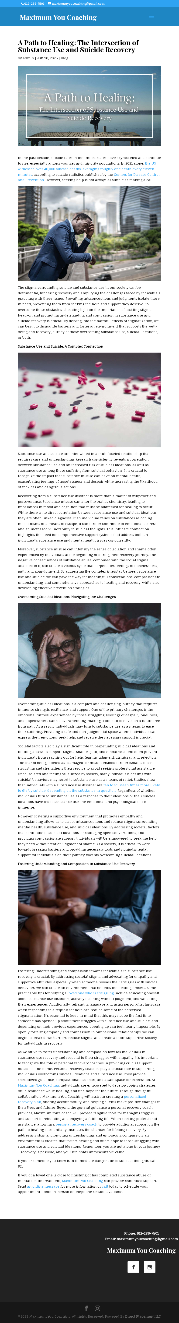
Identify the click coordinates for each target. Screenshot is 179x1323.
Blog (64, 58)
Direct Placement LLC (143, 1316)
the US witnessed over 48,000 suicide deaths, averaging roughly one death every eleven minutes (87, 168)
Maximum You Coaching (38, 1085)
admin (28, 58)
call (105, 1186)
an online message (43, 1186)
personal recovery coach (76, 1124)
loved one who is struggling (91, 993)
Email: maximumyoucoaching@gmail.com (141, 1239)
